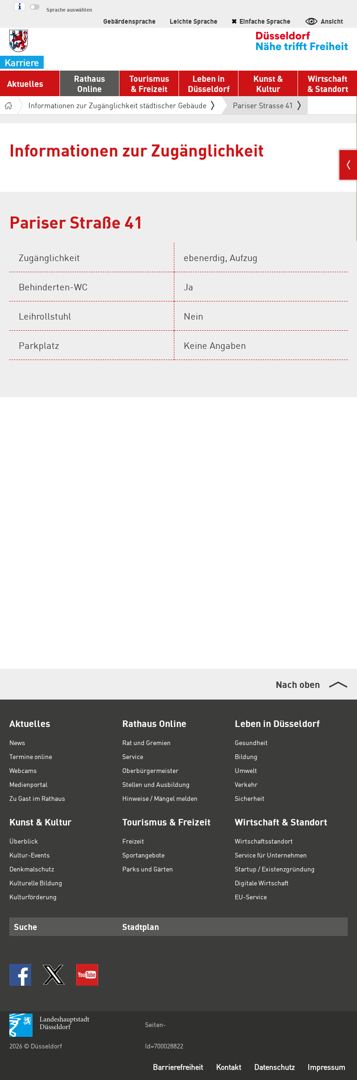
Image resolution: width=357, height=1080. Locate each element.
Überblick (23, 841)
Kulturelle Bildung (35, 882)
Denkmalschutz (31, 868)
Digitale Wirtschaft (262, 882)
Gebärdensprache (129, 21)
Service (132, 756)
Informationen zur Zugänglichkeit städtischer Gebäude (117, 105)
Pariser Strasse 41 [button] (263, 107)
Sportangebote (143, 855)
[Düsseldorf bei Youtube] (87, 975)
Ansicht (332, 21)
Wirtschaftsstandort (264, 841)
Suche (25, 926)
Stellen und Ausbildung (156, 784)
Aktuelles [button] (25, 83)
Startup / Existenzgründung (275, 868)
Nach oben (298, 684)
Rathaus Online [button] (89, 83)
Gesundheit (251, 742)
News (17, 742)
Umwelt (246, 770)
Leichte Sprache (194, 21)
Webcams (23, 770)
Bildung (246, 756)
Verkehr (246, 784)
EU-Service (251, 896)
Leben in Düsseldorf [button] (209, 83)
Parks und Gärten (147, 868)
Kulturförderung (33, 896)
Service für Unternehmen (271, 855)
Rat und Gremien (146, 742)
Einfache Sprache (261, 21)
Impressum (326, 1067)
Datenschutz (274, 1067)
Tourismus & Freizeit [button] (149, 83)
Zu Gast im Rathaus (37, 798)
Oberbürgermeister (150, 770)
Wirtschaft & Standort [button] (327, 83)
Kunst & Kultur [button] (268, 83)
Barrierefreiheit (178, 1067)
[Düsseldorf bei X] (54, 975)
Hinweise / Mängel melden (160, 798)
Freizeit (133, 841)
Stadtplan (140, 926)
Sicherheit (249, 798)
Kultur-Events (29, 855)
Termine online (30, 756)
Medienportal (28, 784)
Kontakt (228, 1067)
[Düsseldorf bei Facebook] (20, 975)
